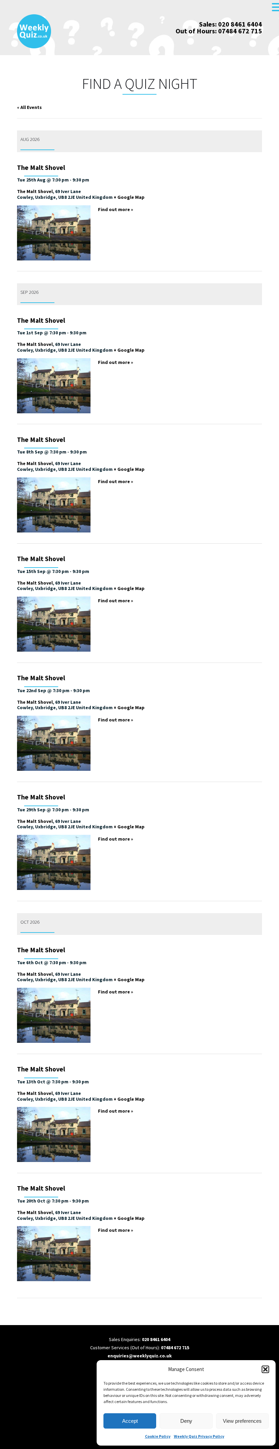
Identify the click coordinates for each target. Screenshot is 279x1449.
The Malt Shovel (41, 167)
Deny (186, 1421)
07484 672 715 (175, 1347)
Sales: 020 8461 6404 (230, 24)
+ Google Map (129, 197)
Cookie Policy (157, 1436)
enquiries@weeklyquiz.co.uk (140, 1356)
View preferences (242, 1421)
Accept (130, 1421)
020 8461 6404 (156, 1339)
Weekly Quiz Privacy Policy (199, 1436)
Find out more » (115, 209)
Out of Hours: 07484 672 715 (219, 31)
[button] (265, 1369)
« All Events (29, 107)
